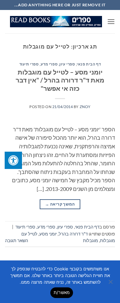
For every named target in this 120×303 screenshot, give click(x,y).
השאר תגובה (16, 240)
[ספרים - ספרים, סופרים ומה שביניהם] (56, 21)
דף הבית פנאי (89, 64)
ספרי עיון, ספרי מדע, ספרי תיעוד (47, 64)
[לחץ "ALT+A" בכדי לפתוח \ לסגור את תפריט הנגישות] (13, 160)
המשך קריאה (60, 204)
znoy (85, 106)
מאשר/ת (62, 292)
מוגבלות (90, 240)
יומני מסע (48, 233)
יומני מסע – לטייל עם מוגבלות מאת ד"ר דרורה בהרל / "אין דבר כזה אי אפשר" (60, 80)
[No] (111, 283)
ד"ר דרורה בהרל (73, 233)
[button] (111, 21)
